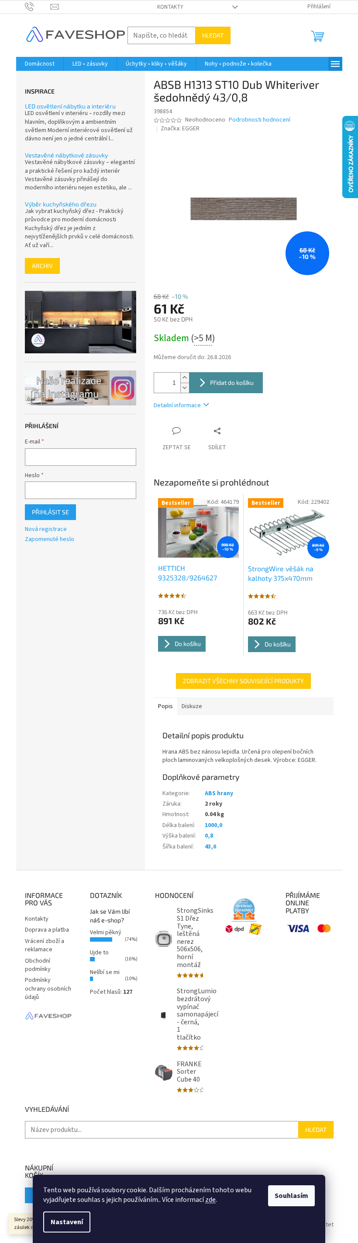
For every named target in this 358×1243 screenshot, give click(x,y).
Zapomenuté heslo (49, 539)
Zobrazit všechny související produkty (243, 680)
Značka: (180, 128)
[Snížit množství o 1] (184, 388)
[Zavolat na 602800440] (38, 6)
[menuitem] (39, 64)
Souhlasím (291, 1196)
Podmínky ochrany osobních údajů (48, 989)
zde (210, 1200)
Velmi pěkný (105, 932)
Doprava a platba (47, 929)
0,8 (209, 835)
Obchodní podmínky (38, 965)
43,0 (210, 846)
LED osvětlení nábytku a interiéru (70, 106)
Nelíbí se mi (105, 972)
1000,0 (213, 825)
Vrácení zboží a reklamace (44, 945)
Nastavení (67, 1222)
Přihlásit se (50, 512)
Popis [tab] (165, 706)
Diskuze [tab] (192, 706)
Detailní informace (177, 405)
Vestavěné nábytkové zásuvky (66, 155)
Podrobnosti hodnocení (259, 120)
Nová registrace (46, 529)
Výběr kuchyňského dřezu (60, 204)
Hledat (213, 35)
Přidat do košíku (232, 382)
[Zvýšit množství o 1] (184, 378)
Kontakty (170, 7)
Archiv (42, 265)
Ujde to (99, 952)
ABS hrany (219, 793)
